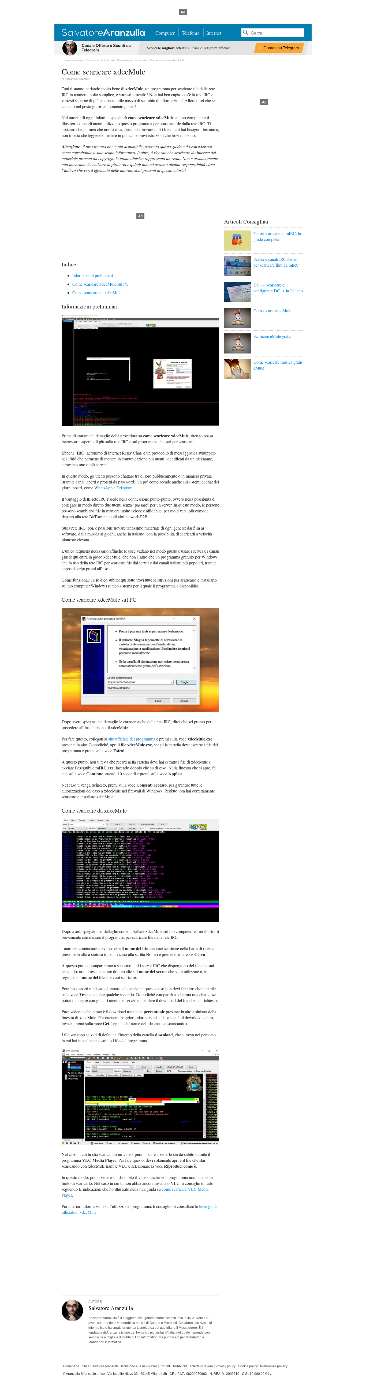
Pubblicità (180, 1366)
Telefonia (190, 32)
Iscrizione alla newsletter (139, 1366)
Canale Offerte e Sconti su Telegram (106, 47)
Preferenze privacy (273, 1366)
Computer (165, 32)
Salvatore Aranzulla (77, 78)
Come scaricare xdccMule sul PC (100, 284)
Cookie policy (248, 1366)
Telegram (124, 487)
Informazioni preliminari (92, 275)
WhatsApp (103, 487)
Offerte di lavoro (201, 1366)
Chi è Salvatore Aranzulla (100, 1366)
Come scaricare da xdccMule (96, 292)
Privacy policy (225, 1366)
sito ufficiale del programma (131, 739)
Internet (213, 32)
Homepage (71, 1366)
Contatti (165, 1366)
